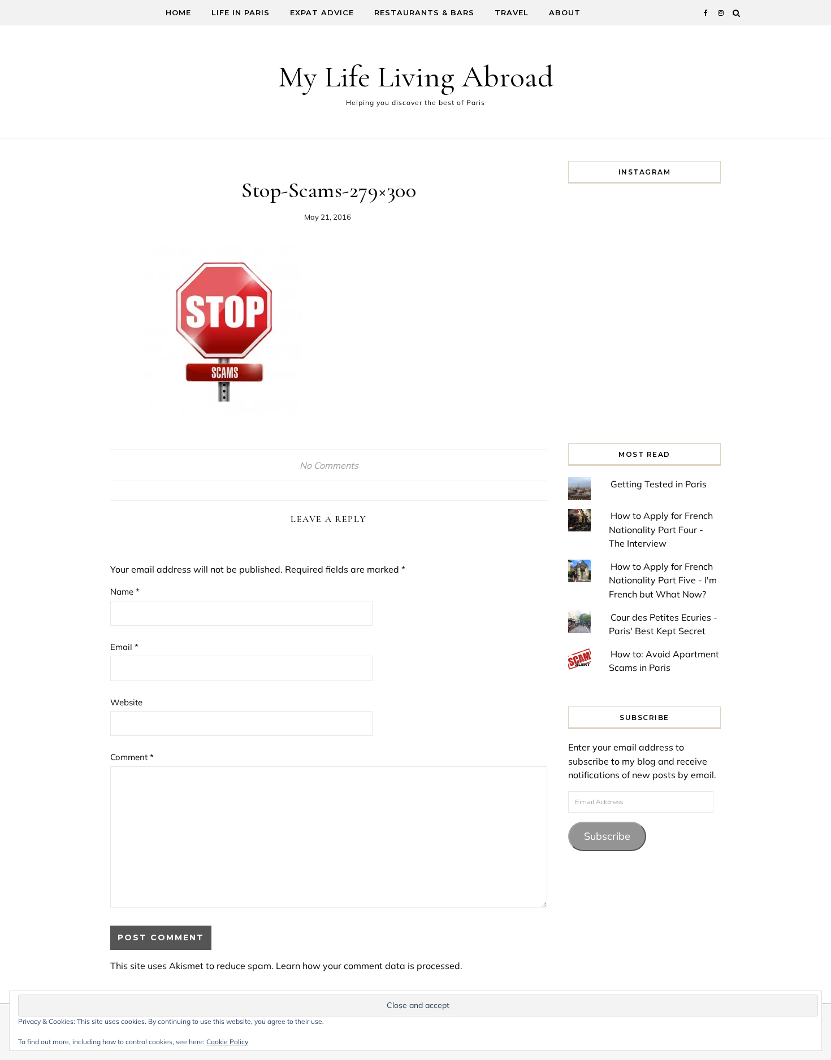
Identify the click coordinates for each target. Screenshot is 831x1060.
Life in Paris (240, 12)
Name (125, 591)
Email (124, 647)
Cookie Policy (227, 1041)
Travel (512, 12)
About (565, 12)
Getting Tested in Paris (659, 484)
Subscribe (607, 836)
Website (126, 702)
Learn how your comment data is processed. (369, 965)
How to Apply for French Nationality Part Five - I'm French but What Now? (663, 580)
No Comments (329, 465)
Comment (132, 757)
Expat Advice (322, 12)
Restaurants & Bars (424, 12)
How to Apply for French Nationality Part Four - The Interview (661, 529)
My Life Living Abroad (415, 76)
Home (178, 12)
